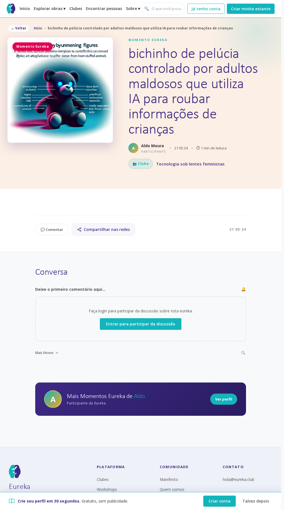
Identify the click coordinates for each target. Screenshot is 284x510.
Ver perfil (223, 399)
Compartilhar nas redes (107, 229)
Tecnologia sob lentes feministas (190, 164)
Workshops (107, 489)
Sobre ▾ (133, 8)
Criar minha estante (250, 8)
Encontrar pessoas (104, 8)
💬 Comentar (51, 229)
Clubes (75, 8)
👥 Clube (141, 163)
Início (25, 8)
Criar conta (219, 501)
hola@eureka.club (238, 479)
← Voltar (18, 28)
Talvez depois (255, 501)
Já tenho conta (205, 8)
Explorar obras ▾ (49, 8)
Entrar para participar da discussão (140, 324)
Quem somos (172, 489)
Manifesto (169, 479)
